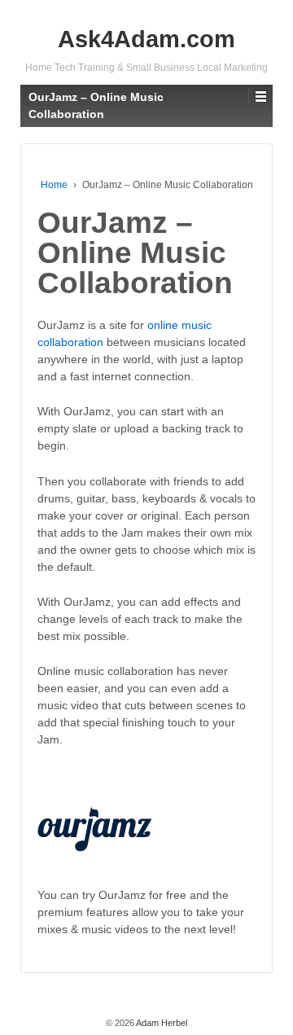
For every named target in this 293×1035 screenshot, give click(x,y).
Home (54, 185)
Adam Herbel (160, 1023)
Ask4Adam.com (146, 39)
